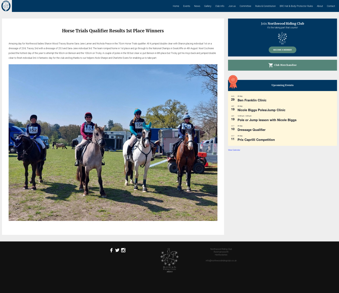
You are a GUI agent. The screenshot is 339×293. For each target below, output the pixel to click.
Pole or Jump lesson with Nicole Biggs (267, 120)
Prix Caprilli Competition (256, 139)
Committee (245, 6)
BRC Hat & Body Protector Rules (296, 6)
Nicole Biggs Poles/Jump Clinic (261, 110)
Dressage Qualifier (252, 129)
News (197, 6)
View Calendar (234, 150)
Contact (331, 6)
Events (186, 6)
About (320, 6)
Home (176, 6)
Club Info (219, 6)
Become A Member (282, 50)
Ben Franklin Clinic (252, 100)
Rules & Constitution (265, 6)
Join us (232, 6)
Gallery (207, 6)
